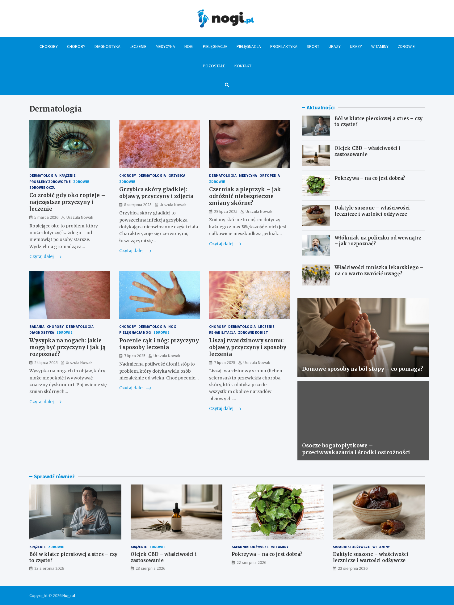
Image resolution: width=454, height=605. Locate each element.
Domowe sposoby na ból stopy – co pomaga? (362, 369)
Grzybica (176, 175)
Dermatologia (43, 175)
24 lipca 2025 (46, 362)
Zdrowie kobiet (253, 332)
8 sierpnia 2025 (138, 204)
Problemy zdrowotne (50, 181)
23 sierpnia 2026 (49, 568)
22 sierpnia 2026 (251, 562)
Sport (313, 46)
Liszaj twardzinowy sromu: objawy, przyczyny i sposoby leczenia (247, 347)
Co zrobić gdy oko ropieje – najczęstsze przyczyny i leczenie (67, 202)
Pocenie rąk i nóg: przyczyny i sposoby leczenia (159, 344)
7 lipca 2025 (134, 355)
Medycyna (165, 46)
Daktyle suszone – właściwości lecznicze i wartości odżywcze (372, 211)
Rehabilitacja (222, 332)
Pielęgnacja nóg (135, 332)
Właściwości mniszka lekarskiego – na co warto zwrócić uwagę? (378, 270)
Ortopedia (269, 175)
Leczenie (138, 46)
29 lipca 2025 (226, 211)
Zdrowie (406, 46)
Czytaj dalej (42, 256)
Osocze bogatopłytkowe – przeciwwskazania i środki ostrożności (356, 449)
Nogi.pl (68, 595)
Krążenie (67, 175)
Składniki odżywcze (250, 546)
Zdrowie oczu (42, 187)
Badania (36, 326)
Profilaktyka (283, 46)
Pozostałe (214, 66)
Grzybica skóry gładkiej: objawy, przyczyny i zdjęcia (156, 193)
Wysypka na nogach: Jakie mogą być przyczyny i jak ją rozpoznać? (67, 347)
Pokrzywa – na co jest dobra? (369, 178)
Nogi (189, 46)
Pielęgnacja (215, 46)
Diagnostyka (107, 46)
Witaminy (380, 46)
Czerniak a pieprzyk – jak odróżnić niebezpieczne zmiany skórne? (245, 196)
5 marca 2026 (46, 217)
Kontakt (242, 66)
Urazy (335, 46)
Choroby (49, 46)
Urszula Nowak (79, 217)
